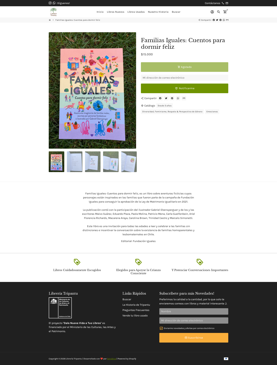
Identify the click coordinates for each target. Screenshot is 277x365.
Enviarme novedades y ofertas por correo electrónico (189, 328)
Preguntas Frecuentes (135, 310)
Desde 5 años (165, 105)
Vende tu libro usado (135, 315)
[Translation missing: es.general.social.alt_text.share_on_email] (227, 20)
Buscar (176, 11)
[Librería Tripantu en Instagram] (50, 3)
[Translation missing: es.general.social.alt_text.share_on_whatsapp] (224, 20)
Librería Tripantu (74, 358)
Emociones (212, 111)
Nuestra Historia (158, 11)
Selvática (111, 358)
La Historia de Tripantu (136, 304)
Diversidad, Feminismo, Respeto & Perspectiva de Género (172, 111)
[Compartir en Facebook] (214, 20)
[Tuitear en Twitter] (217, 20)
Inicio (100, 11)
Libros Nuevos (115, 11)
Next (132, 90)
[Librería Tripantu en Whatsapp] (54, 3)
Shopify (132, 358)
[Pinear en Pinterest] (220, 20)
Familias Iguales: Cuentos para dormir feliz (77, 20)
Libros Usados (136, 11)
